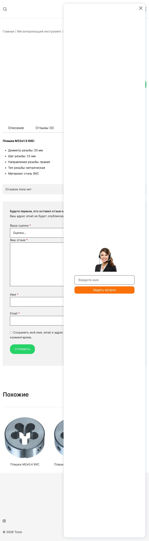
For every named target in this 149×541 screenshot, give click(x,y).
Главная (8, 31)
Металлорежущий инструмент (39, 31)
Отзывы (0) (45, 128)
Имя (14, 294)
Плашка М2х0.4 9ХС (24, 464)
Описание (16, 128)
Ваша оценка (20, 225)
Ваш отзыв (19, 240)
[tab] (16, 127)
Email (15, 313)
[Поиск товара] (5, 9)
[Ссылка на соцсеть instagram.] (4, 520)
